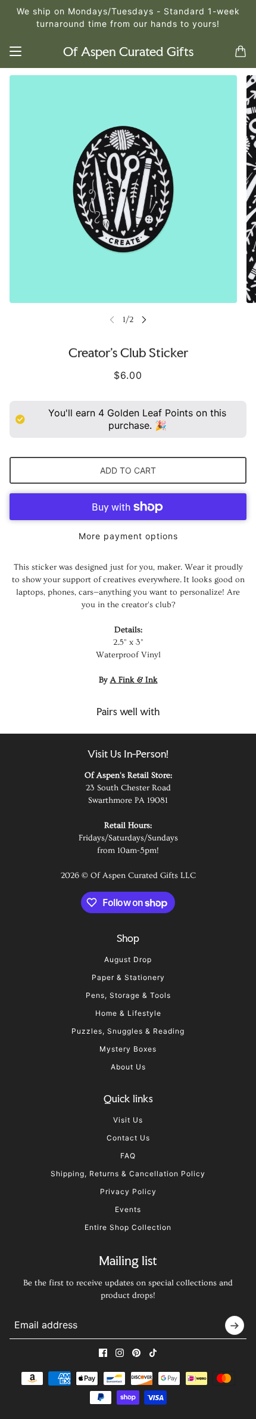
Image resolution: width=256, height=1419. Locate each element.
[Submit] (234, 1325)
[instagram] (119, 1352)
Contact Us (128, 1137)
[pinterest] (136, 1352)
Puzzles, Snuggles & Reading (128, 1031)
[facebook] (103, 1352)
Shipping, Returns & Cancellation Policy (128, 1173)
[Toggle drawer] (15, 51)
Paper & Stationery (128, 977)
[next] (144, 319)
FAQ (128, 1155)
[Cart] (240, 51)
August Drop (128, 959)
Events (128, 1209)
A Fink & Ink (134, 680)
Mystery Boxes (128, 1048)
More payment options (128, 536)
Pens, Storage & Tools (128, 995)
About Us (128, 1066)
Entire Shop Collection (128, 1227)
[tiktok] (153, 1352)
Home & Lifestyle (128, 1013)
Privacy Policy (128, 1191)
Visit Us (128, 1119)
